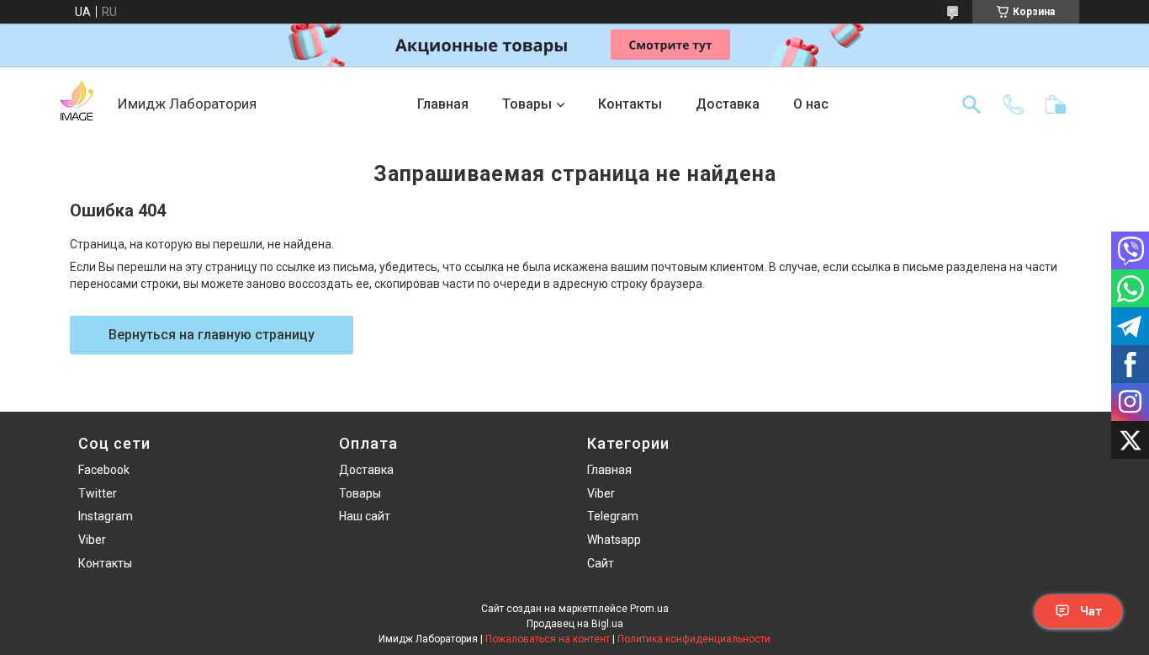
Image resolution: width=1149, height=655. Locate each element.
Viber (92, 539)
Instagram (105, 516)
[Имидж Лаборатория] (75, 104)
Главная (443, 104)
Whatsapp (614, 539)
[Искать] (971, 104)
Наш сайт (364, 516)
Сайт (600, 563)
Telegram (612, 516)
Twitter (97, 493)
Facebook (104, 470)
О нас (811, 104)
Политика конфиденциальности (693, 639)
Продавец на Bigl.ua (575, 624)
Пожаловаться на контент (547, 639)
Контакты (630, 104)
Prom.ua (649, 609)
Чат (1091, 611)
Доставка (728, 104)
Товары (527, 104)
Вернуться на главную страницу (212, 335)
